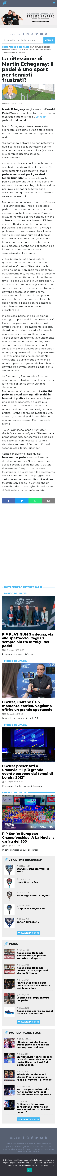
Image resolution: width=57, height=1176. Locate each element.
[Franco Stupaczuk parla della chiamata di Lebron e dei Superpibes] (9, 984)
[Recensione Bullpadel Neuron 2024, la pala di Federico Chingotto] (9, 954)
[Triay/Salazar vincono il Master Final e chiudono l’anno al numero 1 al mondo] (9, 1075)
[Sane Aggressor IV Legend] (9, 896)
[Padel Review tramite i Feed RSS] (46, 33)
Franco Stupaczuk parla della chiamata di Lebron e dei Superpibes (33, 985)
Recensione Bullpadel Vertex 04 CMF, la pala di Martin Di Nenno (32, 970)
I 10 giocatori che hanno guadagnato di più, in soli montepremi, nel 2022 (33, 1045)
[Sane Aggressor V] (9, 923)
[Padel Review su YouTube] (41, 33)
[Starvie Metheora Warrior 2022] (9, 870)
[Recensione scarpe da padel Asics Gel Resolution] (9, 1012)
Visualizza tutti (28, 933)
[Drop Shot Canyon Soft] (9, 909)
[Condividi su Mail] (48, 500)
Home (5, 47)
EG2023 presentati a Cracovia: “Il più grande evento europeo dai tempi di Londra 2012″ (27, 771)
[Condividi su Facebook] (8, 500)
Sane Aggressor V (28, 922)
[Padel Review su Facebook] (23, 33)
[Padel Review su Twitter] (36, 33)
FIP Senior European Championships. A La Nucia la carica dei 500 (28, 837)
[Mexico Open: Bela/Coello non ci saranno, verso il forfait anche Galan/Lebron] (9, 1090)
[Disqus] (28, 539)
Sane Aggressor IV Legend (33, 895)
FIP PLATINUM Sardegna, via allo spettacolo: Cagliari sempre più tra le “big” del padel (27, 640)
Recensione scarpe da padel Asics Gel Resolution (35, 1012)
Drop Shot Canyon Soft (31, 908)
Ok (29, 1170)
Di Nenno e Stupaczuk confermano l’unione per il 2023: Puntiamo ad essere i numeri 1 (34, 1108)
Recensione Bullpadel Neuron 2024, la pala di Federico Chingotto (31, 956)
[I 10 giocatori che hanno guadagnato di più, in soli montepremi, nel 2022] (9, 1043)
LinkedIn (41, 116)
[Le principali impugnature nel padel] (9, 998)
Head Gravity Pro (27, 882)
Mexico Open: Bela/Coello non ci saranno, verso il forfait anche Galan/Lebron (34, 1092)
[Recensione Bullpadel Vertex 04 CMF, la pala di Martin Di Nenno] (9, 969)
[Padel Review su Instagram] (28, 33)
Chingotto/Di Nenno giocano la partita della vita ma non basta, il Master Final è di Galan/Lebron (35, 1061)
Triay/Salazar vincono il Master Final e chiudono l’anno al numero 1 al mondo (34, 1077)
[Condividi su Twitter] (22, 500)
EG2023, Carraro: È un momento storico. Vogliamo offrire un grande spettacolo (27, 706)
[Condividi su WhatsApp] (35, 500)
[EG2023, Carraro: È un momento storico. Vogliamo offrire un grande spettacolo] (28, 680)
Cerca (49, 40)
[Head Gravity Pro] (9, 883)
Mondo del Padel (20, 47)
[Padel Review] (4, 4)
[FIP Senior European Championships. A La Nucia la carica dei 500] (28, 812)
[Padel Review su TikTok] (32, 33)
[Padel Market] (28, 17)
